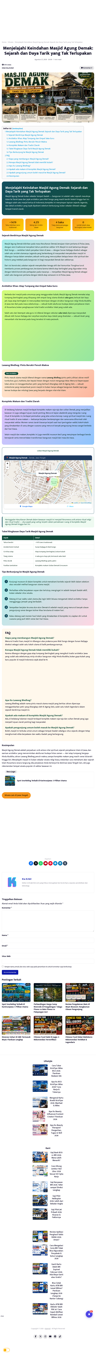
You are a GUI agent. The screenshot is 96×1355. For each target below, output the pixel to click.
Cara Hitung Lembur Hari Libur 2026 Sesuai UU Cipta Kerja (56, 1171)
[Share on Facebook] (31, 863)
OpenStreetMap (86, 503)
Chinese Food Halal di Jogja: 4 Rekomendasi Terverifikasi (46, 1038)
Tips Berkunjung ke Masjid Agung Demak (26, 152)
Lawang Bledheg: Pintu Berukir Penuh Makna (28, 142)
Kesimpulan (14, 176)
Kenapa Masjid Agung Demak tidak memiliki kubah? (31, 162)
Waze (71, 506)
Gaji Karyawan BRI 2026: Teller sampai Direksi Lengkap (56, 1186)
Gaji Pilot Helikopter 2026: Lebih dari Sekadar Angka (56, 1199)
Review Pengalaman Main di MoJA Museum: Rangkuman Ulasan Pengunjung (78, 1007)
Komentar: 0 (87, 67)
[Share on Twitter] (36, 863)
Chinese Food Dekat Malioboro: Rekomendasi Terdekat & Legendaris (79, 1039)
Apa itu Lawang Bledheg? (20, 166)
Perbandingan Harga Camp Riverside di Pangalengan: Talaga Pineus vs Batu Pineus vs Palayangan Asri (48, 1008)
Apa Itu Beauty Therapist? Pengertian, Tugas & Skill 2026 (56, 1130)
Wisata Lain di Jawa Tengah (16, 795)
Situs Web (6, 956)
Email (5, 946)
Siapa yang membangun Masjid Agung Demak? (29, 159)
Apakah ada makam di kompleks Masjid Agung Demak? (32, 169)
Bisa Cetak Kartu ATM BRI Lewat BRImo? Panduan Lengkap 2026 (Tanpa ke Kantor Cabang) (56, 1290)
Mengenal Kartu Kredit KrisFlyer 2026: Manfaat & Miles (56, 1101)
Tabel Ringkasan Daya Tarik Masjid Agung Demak (29, 148)
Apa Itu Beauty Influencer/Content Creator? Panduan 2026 (55, 1115)
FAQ (8, 155)
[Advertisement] (48, 19)
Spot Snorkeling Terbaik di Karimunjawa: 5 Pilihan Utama (42, 780)
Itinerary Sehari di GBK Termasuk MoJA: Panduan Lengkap (16, 1038)
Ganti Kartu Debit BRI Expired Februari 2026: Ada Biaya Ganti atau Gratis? (56, 1271)
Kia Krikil (26, 879)
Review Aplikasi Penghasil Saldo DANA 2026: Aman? (56, 1235)
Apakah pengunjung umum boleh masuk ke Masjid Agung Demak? (37, 172)
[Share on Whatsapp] (40, 863)
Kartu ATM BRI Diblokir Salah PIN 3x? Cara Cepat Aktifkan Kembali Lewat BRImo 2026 (56, 1311)
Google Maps (27, 506)
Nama (5, 935)
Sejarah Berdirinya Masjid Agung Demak (26, 135)
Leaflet (75, 503)
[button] (48, 480)
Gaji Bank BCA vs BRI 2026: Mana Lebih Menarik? (56, 1156)
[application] (48, 482)
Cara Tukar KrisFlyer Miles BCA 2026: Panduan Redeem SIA (56, 1071)
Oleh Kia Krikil (8, 68)
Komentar (7, 908)
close (2, 1316)
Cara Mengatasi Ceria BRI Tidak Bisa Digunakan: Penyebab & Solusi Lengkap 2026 (56, 1252)
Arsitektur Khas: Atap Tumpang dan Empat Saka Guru (31, 138)
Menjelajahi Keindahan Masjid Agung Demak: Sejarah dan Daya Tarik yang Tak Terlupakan (48, 50)
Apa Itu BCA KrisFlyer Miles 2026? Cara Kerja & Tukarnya (56, 1087)
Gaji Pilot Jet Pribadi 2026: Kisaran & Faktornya (56, 1213)
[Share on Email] (45, 863)
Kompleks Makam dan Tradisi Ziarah (24, 145)
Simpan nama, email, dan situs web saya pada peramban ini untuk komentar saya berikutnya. (38, 966)
